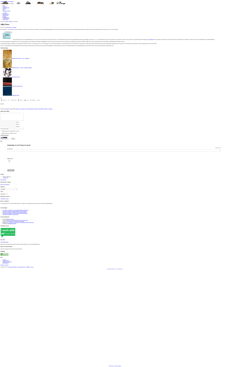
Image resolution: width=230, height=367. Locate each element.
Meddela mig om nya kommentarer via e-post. (10, 131)
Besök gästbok (3, 179)
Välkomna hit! (5, 177)
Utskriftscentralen (6, 18)
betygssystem (22, 108)
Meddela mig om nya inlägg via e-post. (9, 133)
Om (3, 9)
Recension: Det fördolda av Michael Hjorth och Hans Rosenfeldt (15, 213)
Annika (7, 27)
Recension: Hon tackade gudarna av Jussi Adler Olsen (18, 220)
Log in (32, 267)
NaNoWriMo (150, 39)
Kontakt (4, 8)
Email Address (113, 148)
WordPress (28, 267)
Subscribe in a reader (5, 198)
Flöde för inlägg (6, 260)
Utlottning (46, 108)
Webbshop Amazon (6, 10)
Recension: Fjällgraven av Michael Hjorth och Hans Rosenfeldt (15, 211)
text (9, 161)
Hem (4, 5)
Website (17, 126)
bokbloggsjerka (31, 108)
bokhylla (36, 108)
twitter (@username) (4, 128)
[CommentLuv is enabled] (4, 137)
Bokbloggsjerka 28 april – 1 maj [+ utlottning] (20, 58)
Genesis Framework (21, 267)
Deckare (4, 16)
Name (17, 122)
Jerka (12, 29)
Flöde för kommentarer (7, 261)
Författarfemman (6, 7)
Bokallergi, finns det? (10, 219)
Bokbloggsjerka (6, 14)
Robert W (5, 222)
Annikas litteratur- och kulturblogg (7, 1)
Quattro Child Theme (12, 267)
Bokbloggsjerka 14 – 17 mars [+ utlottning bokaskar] (22, 67)
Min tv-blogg (5, 19)
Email (17, 124)
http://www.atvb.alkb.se (4, 184)
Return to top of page (4, 264)
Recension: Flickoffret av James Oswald (10, 214)
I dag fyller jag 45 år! (16, 76)
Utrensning (50, 108)
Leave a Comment (12, 27)
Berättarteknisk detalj (12, 223)
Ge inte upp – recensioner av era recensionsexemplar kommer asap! (15, 210)
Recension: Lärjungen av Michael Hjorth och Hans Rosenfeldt (14, 212)
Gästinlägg (5, 12)
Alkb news (7, 108)
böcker (26, 108)
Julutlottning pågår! (15, 95)
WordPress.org (5, 262)
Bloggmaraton (5, 15)
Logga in (4, 259)
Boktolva (4, 6)
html (9, 160)
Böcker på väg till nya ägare (17, 86)
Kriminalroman (6, 17)
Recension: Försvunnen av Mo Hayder (17, 221)
